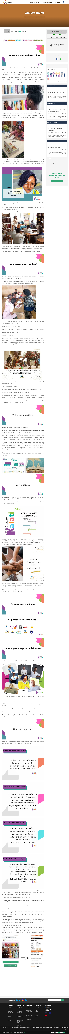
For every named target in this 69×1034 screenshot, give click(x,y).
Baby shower (28, 1010)
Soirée (37, 1009)
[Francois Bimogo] (48, 73)
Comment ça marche (34, 2)
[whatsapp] (61, 59)
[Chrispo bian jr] (48, 76)
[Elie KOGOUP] (48, 79)
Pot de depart (28, 1014)
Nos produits (19, 1011)
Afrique (37, 1018)
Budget (24, 31)
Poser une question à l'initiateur (57, 180)
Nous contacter (10, 1012)
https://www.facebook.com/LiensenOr (17, 905)
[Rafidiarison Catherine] (51, 76)
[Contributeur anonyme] (51, 73)
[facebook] (57, 59)
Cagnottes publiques (47, 2)
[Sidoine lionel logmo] (59, 76)
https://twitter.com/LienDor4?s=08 (15, 908)
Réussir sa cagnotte (20, 1010)
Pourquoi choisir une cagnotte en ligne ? (20, 1016)
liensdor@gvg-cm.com (8, 449)
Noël (27, 1018)
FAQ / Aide (9, 1020)
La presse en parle (11, 1008)
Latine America (38, 1016)
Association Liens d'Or (57, 176)
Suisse (37, 1015)
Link (54, 59)
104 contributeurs (58, 46)
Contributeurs (15, 31)
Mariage (27, 1016)
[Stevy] (62, 73)
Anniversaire (28, 1019)
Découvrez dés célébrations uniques (19, 1023)
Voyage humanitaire (29, 1015)
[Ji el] (56, 73)
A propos (7, 31)
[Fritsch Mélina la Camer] (59, 73)
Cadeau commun (29, 1009)
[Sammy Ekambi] (53, 73)
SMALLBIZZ (57, 2)
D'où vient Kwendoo (11, 1013)
